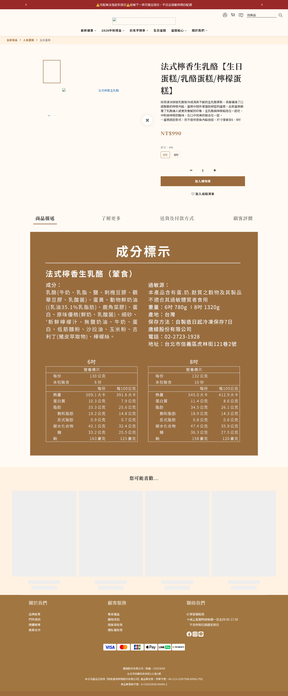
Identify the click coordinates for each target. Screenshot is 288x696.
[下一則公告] (262, 5)
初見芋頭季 (137, 30)
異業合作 (34, 630)
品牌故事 (34, 614)
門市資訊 (34, 619)
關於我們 (198, 30)
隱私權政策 (115, 630)
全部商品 (12, 40)
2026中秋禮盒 (111, 30)
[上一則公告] (26, 5)
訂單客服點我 (195, 614)
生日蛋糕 (159, 30)
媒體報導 (34, 625)
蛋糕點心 (177, 30)
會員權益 (114, 614)
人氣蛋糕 (28, 40)
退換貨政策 (115, 625)
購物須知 (114, 619)
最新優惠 (87, 30)
